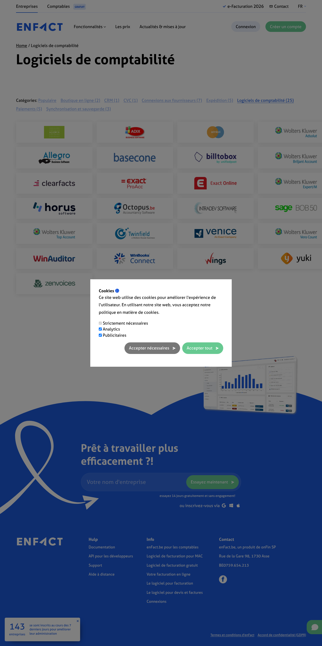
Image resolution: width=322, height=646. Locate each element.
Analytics (111, 329)
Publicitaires (114, 335)
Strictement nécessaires (125, 323)
